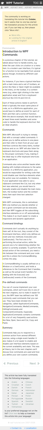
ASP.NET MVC (17, 7)
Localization (31, 428)
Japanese (30, 393)
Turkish (15, 404)
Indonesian (30, 390)
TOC (36, 3)
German (15, 390)
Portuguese (17, 398)
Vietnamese (17, 407)
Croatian (15, 385)
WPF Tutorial (15, 3)
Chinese (29, 382)
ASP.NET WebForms (33, 7)
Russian (29, 398)
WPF (6, 7)
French (28, 387)
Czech (28, 385)
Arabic (14, 382)
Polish (28, 396)
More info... (16, 35)
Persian (15, 396)
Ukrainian (30, 404)
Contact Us (16, 428)
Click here (13, 413)
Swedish (29, 401)
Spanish (15, 401)
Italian (14, 393)
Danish (14, 387)
